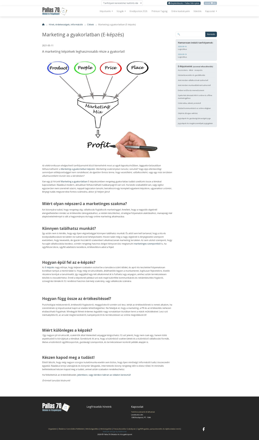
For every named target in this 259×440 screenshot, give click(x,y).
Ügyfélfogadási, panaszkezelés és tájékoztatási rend (158, 429)
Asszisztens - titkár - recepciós (190, 70)
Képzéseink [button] (105, 11)
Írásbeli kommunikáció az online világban (194, 108)
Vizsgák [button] (120, 11)
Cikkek (90, 24)
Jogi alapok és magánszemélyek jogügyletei (195, 123)
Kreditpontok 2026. (139, 11)
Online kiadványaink (180, 11)
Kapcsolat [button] (210, 11)
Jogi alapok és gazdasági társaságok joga (194, 118)
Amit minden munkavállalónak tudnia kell (194, 85)
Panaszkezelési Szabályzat (124, 429)
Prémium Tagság (159, 11)
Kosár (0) (210, 3)
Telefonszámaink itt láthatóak (143, 412)
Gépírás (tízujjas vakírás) (187, 113)
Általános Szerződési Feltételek (71, 429)
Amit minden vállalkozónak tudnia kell (193, 80)
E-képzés (49, 267)
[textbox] (122, 3)
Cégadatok (52, 429)
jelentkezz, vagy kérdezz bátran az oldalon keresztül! (104, 374)
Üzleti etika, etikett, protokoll (189, 103)
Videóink (197, 11)
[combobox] (122, 3)
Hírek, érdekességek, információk (66, 24)
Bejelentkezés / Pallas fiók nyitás (184, 3)
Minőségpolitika (92, 429)
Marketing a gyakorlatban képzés (77, 168)
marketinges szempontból (147, 243)
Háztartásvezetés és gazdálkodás (191, 75)
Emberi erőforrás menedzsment (191, 90)
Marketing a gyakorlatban (74, 181)
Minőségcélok (106, 429)
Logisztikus (182, 47)
